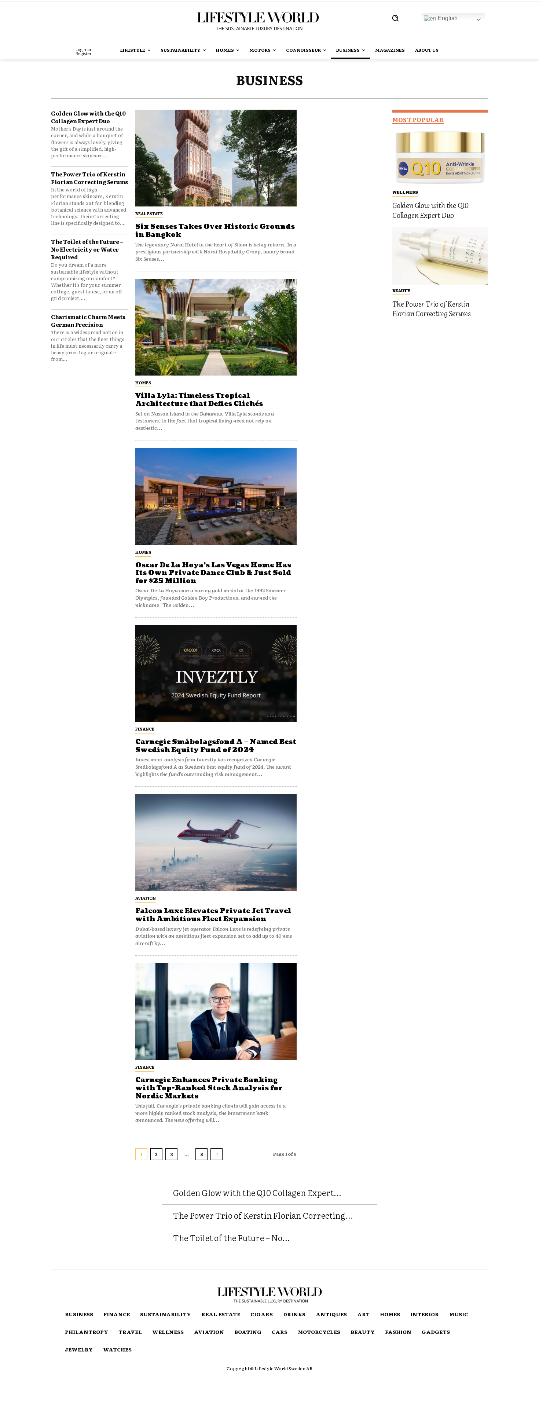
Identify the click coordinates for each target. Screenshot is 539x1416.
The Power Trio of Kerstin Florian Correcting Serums (89, 178)
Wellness (405, 192)
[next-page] (216, 1154)
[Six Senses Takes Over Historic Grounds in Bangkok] (216, 158)
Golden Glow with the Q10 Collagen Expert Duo (88, 117)
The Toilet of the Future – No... (231, 1238)
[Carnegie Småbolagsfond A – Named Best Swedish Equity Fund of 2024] (216, 673)
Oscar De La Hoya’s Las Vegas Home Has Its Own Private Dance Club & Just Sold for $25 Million (213, 573)
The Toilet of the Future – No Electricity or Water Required (87, 249)
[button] (395, 18)
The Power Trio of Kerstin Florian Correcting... (263, 1215)
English (447, 18)
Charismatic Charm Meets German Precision (88, 320)
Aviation (145, 898)
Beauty (401, 290)
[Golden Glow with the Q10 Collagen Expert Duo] (440, 157)
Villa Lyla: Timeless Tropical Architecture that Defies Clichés (199, 400)
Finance (144, 729)
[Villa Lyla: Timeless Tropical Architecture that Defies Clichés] (216, 327)
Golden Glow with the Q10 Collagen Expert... (257, 1192)
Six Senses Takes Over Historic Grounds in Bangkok (215, 230)
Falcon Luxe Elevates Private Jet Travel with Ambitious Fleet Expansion (213, 915)
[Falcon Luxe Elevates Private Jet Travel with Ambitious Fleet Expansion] (216, 842)
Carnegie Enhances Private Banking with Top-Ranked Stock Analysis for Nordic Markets (208, 1088)
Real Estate (149, 213)
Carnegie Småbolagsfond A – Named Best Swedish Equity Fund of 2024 (215, 746)
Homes (143, 382)
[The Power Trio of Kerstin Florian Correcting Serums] (440, 256)
